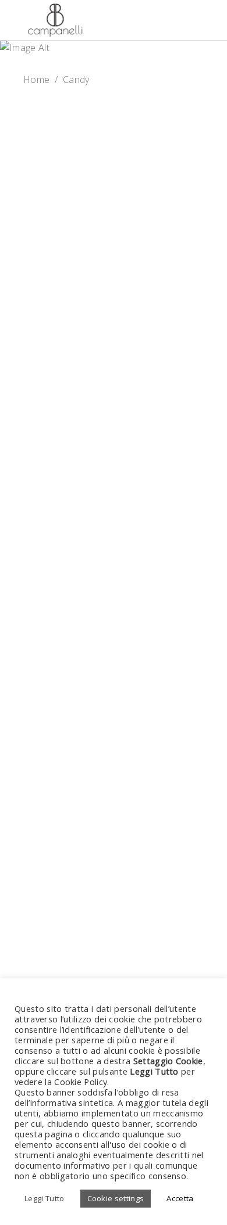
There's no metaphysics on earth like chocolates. (113, 541)
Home (36, 79)
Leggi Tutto (44, 1198)
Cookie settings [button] (115, 1198)
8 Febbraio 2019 (65, 407)
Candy (113, 155)
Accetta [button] (179, 1198)
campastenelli (76, 421)
